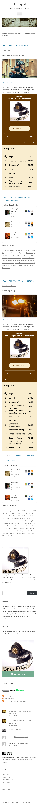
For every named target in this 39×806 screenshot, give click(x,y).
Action (31, 253)
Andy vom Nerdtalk (15, 711)
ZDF (14, 536)
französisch (25, 258)
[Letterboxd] (25, 211)
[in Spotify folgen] (17, 691)
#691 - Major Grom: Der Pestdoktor (19, 280)
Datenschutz (6, 802)
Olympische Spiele (26, 526)
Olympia (17, 526)
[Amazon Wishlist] (31, 214)
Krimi (34, 521)
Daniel (11, 730)
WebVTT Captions (12, 200)
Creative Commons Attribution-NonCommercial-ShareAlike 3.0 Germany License (19, 759)
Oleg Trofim (10, 526)
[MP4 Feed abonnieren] (3, 699)
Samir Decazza (23, 265)
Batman (31, 513)
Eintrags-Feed (6, 777)
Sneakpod (19, 4)
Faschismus (26, 518)
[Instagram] (31, 211)
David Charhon (20, 255)
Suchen (4, 590)
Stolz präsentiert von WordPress (21, 802)
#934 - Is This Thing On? (21, 737)
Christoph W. (32, 511)
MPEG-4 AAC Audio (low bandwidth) (21, 197)
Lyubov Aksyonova (21, 523)
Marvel (29, 523)
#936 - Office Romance (21, 730)
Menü (19, 14)
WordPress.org (7, 782)
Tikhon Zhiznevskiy (28, 533)
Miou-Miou (18, 263)
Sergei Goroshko (25, 531)
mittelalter (25, 263)
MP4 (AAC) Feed (9, 699)
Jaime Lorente (12, 260)
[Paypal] (28, 225)
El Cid (27, 255)
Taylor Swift (6, 268)
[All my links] (25, 223)
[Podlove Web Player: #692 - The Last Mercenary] (19, 142)
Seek (18, 531)
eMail (20, 518)
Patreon (23, 631)
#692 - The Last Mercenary (15, 45)
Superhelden (10, 533)
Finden (32, 593)
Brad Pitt (16, 516)
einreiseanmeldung (12, 518)
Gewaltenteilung (27, 521)
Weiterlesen (7, 82)
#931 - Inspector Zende (21, 744)
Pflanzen (22, 528)
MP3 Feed (8, 696)
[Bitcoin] (31, 223)
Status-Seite (6, 790)
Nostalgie (32, 263)
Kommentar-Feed (7, 780)
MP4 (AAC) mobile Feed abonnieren (15, 701)
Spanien (30, 265)
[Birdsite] (31, 237)
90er (27, 253)
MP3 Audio (19, 195)
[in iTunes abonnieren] (5, 691)
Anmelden (5, 775)
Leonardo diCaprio (8, 523)
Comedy (12, 255)
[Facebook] (28, 211)
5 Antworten (6, 51)
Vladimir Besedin (7, 536)
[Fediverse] (28, 234)
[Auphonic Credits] (28, 223)
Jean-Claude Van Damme (24, 260)
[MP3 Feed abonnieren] (3, 696)
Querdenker (6, 265)
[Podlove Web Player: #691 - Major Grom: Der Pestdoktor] (19, 391)
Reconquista (14, 265)
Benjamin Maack (7, 516)
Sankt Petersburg (11, 531)
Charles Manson (24, 516)
